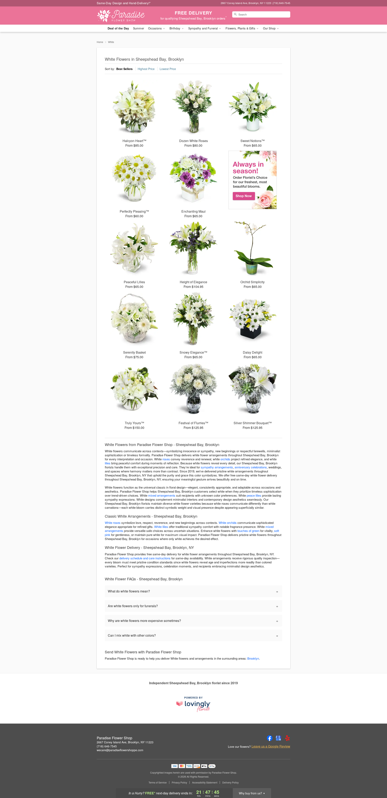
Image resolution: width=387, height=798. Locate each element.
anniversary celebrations (251, 467)
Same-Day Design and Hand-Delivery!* (124, 3)
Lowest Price (168, 69)
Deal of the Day (118, 28)
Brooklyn (253, 658)
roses (166, 459)
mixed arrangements (161, 495)
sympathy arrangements (217, 467)
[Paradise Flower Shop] (126, 15)
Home (100, 42)
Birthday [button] (175, 28)
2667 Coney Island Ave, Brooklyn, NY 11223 (125, 742)
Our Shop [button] (269, 28)
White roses (113, 522)
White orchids (228, 522)
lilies (107, 463)
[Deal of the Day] (252, 180)
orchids (225, 459)
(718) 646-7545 (107, 746)
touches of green (248, 531)
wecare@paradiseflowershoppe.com (120, 750)
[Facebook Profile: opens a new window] (270, 738)
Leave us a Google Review (271, 746)
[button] (376, 781)
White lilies (161, 526)
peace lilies (254, 495)
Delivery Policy (230, 782)
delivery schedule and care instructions (145, 558)
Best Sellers (124, 69)
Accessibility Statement (204, 782)
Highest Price (146, 69)
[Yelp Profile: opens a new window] (287, 738)
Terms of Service (158, 782)
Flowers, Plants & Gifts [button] (241, 28)
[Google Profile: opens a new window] (278, 738)
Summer (138, 28)
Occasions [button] (155, 28)
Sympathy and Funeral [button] (203, 28)
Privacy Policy (179, 782)
